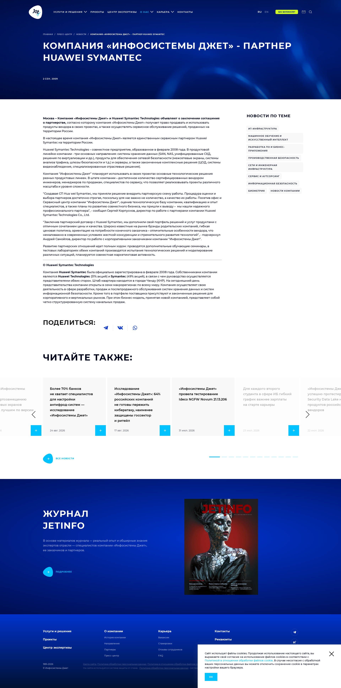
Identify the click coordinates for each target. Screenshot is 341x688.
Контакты (185, 11)
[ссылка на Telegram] (294, 632)
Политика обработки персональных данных (163, 668)
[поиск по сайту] (310, 12)
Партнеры (110, 649)
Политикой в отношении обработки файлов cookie (239, 660)
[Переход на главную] (35, 12)
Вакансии (163, 637)
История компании (115, 637)
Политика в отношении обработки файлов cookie (175, 664)
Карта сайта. (90, 664)
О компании (113, 631)
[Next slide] (306, 414)
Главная (48, 34)
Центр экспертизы (122, 11)
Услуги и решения (57, 631)
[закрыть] (331, 654)
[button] (214, 457)
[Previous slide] (35, 414)
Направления (112, 643)
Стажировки (165, 643)
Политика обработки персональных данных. (122, 664)
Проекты (97, 11)
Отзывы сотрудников (170, 649)
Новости (81, 34)
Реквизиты (223, 639)
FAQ (160, 655)
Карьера (164, 631)
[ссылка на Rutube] (294, 642)
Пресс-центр (64, 34)
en (267, 11)
